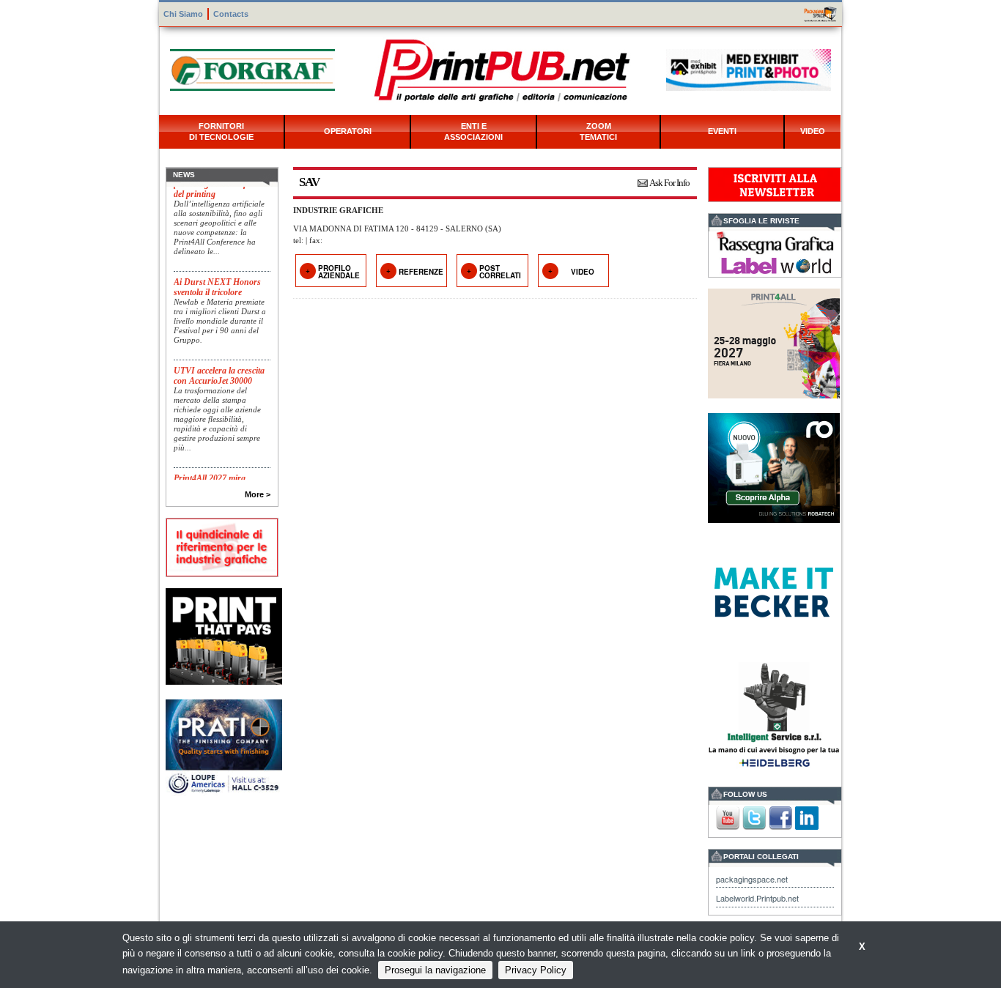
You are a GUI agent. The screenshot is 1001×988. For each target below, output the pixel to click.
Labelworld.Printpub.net (757, 898)
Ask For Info (669, 182)
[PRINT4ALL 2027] (774, 341)
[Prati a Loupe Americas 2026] (224, 746)
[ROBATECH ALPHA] (774, 466)
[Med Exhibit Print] (748, 68)
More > (257, 494)
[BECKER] (774, 590)
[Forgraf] (252, 68)
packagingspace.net (752, 879)
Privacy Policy (535, 970)
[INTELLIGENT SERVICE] (774, 715)
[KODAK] (224, 634)
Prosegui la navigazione (435, 970)
